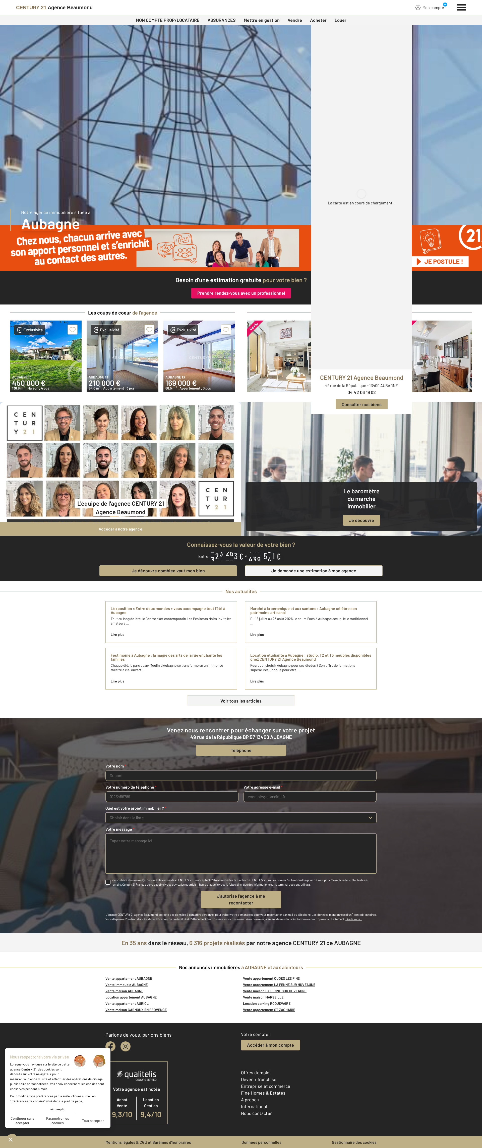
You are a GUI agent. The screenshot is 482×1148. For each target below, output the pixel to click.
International (254, 1106)
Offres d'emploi (256, 1072)
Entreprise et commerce (265, 1086)
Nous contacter (256, 1113)
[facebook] (110, 1046)
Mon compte (433, 7)
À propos (250, 1099)
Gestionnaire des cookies (354, 1142)
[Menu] (461, 7)
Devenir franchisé (258, 1079)
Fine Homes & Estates (263, 1093)
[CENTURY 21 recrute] (241, 248)
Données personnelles (261, 1142)
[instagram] (125, 1046)
